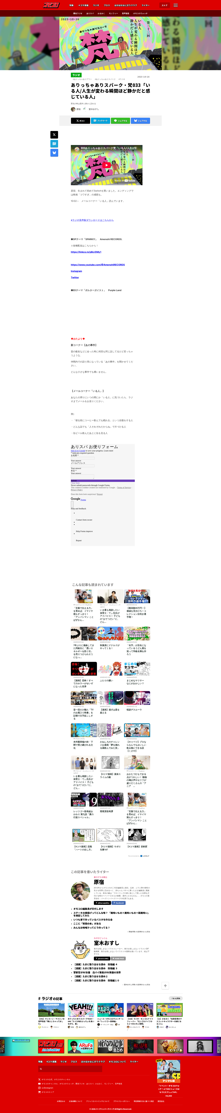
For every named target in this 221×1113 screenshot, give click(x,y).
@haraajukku (103, 903)
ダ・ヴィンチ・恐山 (107, 1024)
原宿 (78, 109)
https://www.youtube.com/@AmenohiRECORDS (98, 264)
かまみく (101, 13)
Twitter (75, 277)
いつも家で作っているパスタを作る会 (92, 919)
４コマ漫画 (83, 5)
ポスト (82, 121)
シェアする (122, 121)
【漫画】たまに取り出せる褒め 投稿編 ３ (95, 968)
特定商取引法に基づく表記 (144, 1101)
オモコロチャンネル (62, 1079)
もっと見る (176, 998)
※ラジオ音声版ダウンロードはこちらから (92, 220)
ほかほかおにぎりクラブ (125, 5)
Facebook (120, 903)
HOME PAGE (119, 958)
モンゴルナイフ (135, 1027)
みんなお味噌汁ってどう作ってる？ (91, 927)
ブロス (107, 5)
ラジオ (96, 5)
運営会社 (161, 1101)
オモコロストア (48, 1092)
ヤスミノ (56, 1027)
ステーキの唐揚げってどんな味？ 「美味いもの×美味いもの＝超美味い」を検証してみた (111, 914)
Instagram (76, 271)
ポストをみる (80, 114)
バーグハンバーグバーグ (105, 1109)
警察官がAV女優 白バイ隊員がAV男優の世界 (97, 972)
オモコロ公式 (47, 1079)
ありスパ (90, 13)
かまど (162, 1027)
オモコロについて (117, 1061)
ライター (146, 5)
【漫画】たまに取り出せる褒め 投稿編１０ (96, 980)
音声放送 (125, 13)
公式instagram (47, 1087)
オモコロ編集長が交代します (88, 908)
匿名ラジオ (77, 13)
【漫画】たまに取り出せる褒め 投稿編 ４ (95, 964)
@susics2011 (103, 958)
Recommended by (134, 856)
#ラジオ (122, 79)
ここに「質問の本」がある (87, 923)
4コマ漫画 (51, 1061)
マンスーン (44, 1027)
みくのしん (172, 1027)
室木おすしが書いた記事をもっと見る (137, 984)
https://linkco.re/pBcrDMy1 (86, 252)
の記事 (50, 998)
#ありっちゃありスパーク (105, 79)
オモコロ (51, 5)
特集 (71, 5)
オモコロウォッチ (140, 13)
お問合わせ (61, 1101)
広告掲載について (75, 1101)
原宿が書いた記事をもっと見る (139, 931)
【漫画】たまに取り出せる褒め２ (90, 976)
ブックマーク (102, 120)
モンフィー (113, 13)
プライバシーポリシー (121, 1101)
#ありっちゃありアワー (82, 79)
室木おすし (94, 109)
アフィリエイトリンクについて (97, 1101)
